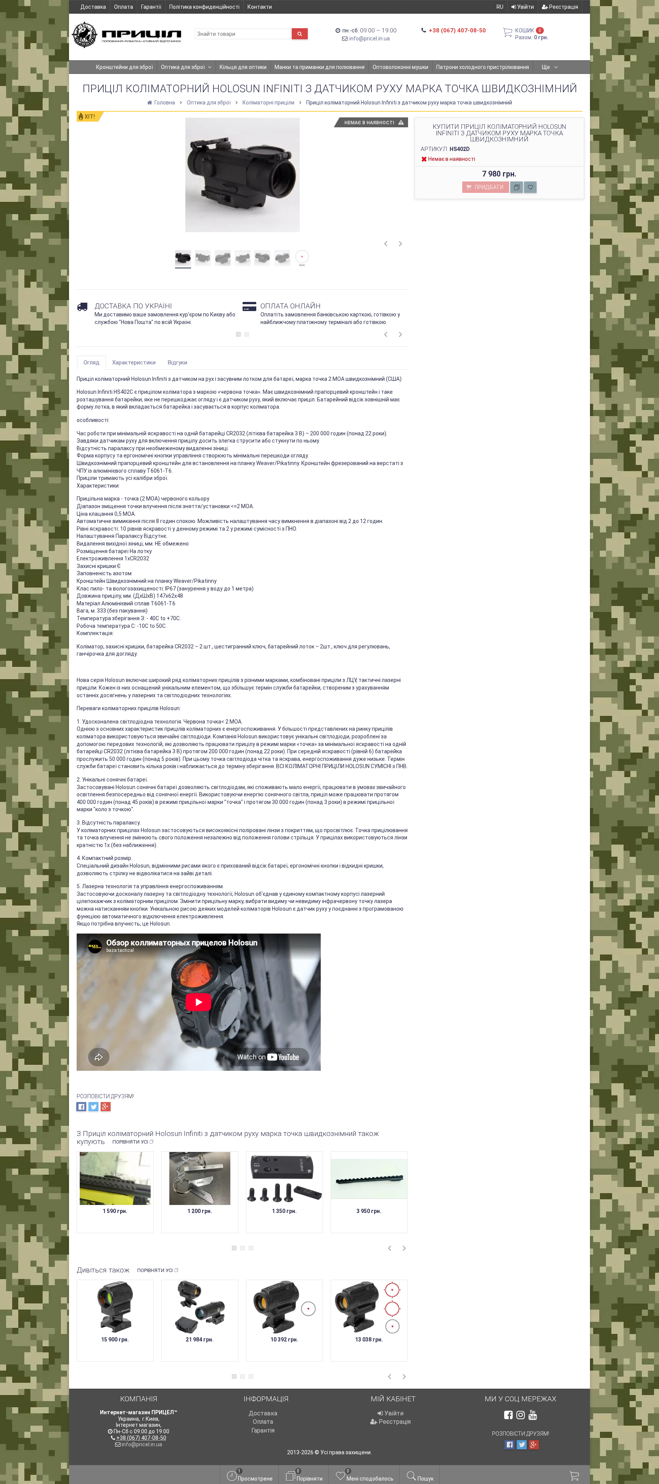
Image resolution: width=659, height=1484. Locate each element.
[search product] (300, 33)
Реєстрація (563, 7)
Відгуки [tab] (177, 362)
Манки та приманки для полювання (320, 67)
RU (500, 7)
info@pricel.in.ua (369, 38)
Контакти (260, 7)
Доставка (93, 7)
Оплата (123, 7)
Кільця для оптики (243, 67)
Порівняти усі (130, 1142)
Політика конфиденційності (204, 7)
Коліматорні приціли (268, 102)
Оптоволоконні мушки (400, 67)
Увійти (525, 7)
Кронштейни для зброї (124, 67)
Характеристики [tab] (134, 362)
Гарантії (151, 7)
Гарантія (263, 1430)
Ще (546, 67)
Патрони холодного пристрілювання (482, 67)
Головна (164, 102)
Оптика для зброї (183, 67)
